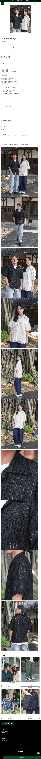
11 (23, 32)
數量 (1, 52)
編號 (1, 44)
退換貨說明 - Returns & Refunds (7, 732)
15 (27, 32)
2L (18, 50)
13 (25, 32)
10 (22, 32)
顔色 (1, 47)
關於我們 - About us (5, 731)
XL (15, 50)
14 (26, 32)
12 (24, 32)
